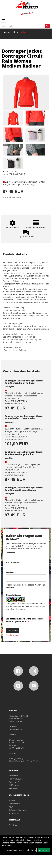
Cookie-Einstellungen (14, 850)
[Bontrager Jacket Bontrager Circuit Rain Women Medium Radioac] (26, 92)
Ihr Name (10, 552)
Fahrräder (13, 775)
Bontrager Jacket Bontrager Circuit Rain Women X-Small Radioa (24, 417)
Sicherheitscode (13, 595)
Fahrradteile (14, 782)
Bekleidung (13, 32)
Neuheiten (13, 788)
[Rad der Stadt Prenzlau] (27, 8)
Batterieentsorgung (17, 810)
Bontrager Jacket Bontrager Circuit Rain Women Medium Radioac (22, 58)
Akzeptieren (44, 850)
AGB (10, 807)
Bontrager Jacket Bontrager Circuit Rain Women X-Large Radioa (24, 488)
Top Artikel (13, 825)
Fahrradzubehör (16, 779)
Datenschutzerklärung (20, 619)
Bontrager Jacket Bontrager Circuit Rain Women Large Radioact (24, 453)
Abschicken (12, 630)
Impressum (14, 813)
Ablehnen (31, 850)
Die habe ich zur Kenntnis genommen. (24, 620)
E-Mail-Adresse (13, 562)
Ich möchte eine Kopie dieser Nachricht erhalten (25, 586)
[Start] (5, 32)
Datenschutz (14, 803)
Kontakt (12, 800)
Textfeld (10, 572)
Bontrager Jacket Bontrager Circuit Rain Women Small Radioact (24, 382)
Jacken (24, 32)
